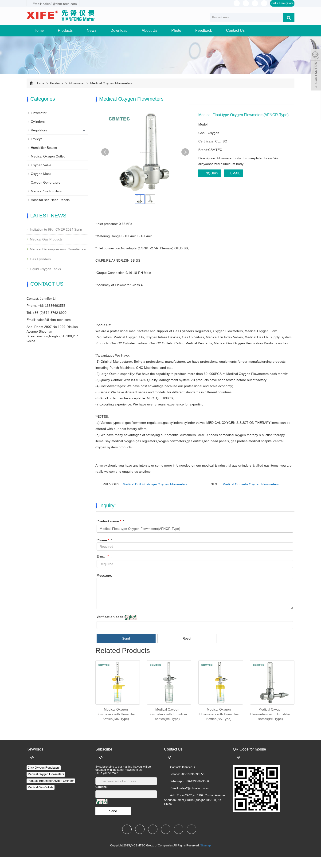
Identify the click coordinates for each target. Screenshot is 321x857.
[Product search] (288, 17)
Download (119, 30)
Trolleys (36, 139)
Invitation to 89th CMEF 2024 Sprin (56, 229)
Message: (104, 575)
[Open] (316, 70)
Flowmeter (77, 83)
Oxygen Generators (45, 182)
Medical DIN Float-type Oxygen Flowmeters (155, 484)
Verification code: (111, 617)
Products (65, 30)
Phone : (104, 540)
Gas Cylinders (40, 259)
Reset (187, 638)
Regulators (39, 130)
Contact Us (235, 30)
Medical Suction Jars (46, 191)
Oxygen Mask (41, 174)
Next (185, 152)
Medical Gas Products (46, 239)
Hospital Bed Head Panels (50, 200)
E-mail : (104, 556)
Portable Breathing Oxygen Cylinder (51, 780)
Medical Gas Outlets (40, 787)
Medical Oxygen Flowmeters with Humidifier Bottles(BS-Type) (219, 714)
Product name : (110, 521)
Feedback (203, 30)
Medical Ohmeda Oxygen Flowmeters (251, 484)
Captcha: (101, 787)
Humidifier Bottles (44, 147)
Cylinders (38, 121)
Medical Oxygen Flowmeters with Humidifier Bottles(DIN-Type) (116, 714)
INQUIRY (211, 173)
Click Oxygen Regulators (43, 767)
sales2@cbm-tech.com (54, 320)
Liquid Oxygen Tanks (45, 269)
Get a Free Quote (282, 3)
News (91, 30)
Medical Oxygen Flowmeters (111, 83)
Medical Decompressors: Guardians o (58, 249)
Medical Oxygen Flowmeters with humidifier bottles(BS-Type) (167, 714)
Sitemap (205, 845)
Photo (176, 30)
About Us (149, 30)
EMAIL (234, 173)
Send (126, 638)
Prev (105, 152)
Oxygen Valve (41, 165)
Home (39, 30)
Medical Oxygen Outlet (48, 156)
